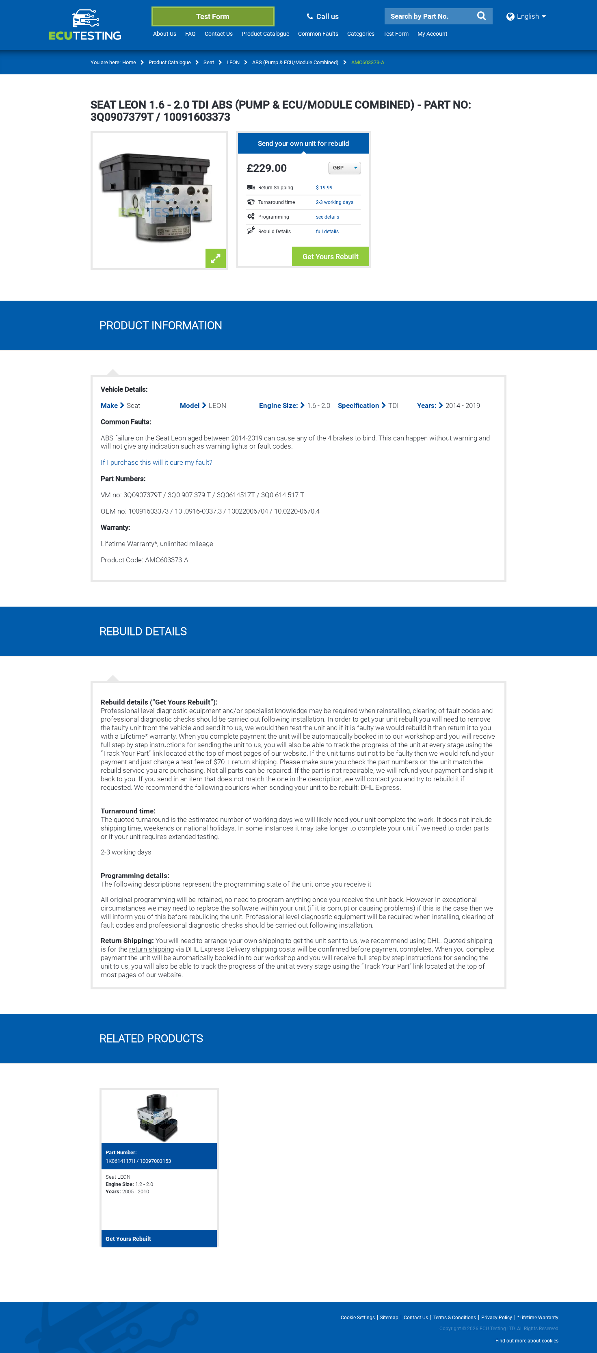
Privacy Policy (496, 1317)
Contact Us (219, 33)
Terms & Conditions (454, 1317)
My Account (432, 33)
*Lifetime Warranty (537, 1317)
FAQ (190, 33)
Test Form (212, 16)
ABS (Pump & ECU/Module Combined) (295, 62)
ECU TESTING (96, 31)
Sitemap (389, 1317)
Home (129, 62)
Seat (208, 62)
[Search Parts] (481, 16)
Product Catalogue (265, 33)
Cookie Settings (358, 1317)
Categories (360, 33)
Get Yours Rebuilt (331, 256)
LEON (233, 62)
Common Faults (318, 33)
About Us (164, 33)
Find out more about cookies (526, 1341)
